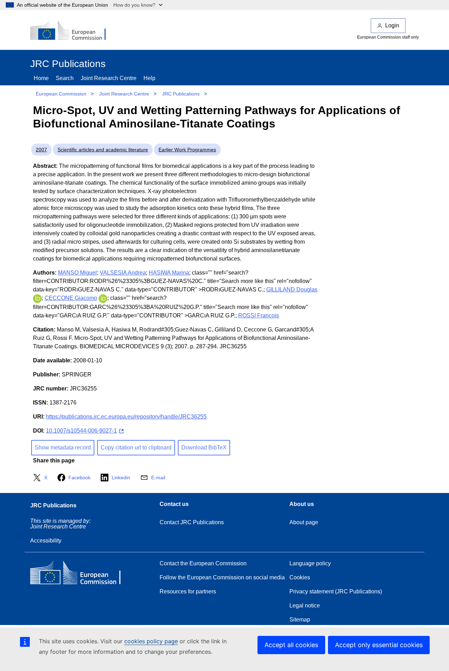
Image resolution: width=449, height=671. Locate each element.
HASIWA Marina (169, 273)
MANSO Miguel (77, 273)
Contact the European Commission (203, 563)
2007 (41, 149)
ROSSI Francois (258, 315)
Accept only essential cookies (379, 645)
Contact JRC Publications (192, 522)
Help (149, 78)
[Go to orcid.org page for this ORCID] (37, 298)
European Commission (61, 94)
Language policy (310, 563)
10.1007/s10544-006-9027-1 (81, 431)
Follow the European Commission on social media (222, 577)
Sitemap (299, 620)
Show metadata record (63, 447)
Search (65, 78)
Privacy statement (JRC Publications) (335, 591)
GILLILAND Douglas (291, 289)
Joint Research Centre (108, 78)
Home (41, 78)
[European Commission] (72, 30)
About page (303, 522)
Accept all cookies (291, 645)
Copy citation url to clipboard (136, 447)
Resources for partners (188, 591)
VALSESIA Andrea (123, 273)
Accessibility (45, 541)
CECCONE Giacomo (71, 298)
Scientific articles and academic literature (103, 149)
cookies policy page (151, 641)
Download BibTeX (204, 447)
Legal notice (304, 605)
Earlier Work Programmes (187, 149)
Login (392, 25)
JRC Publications (181, 94)
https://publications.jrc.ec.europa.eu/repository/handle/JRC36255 (126, 417)
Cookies (299, 577)
